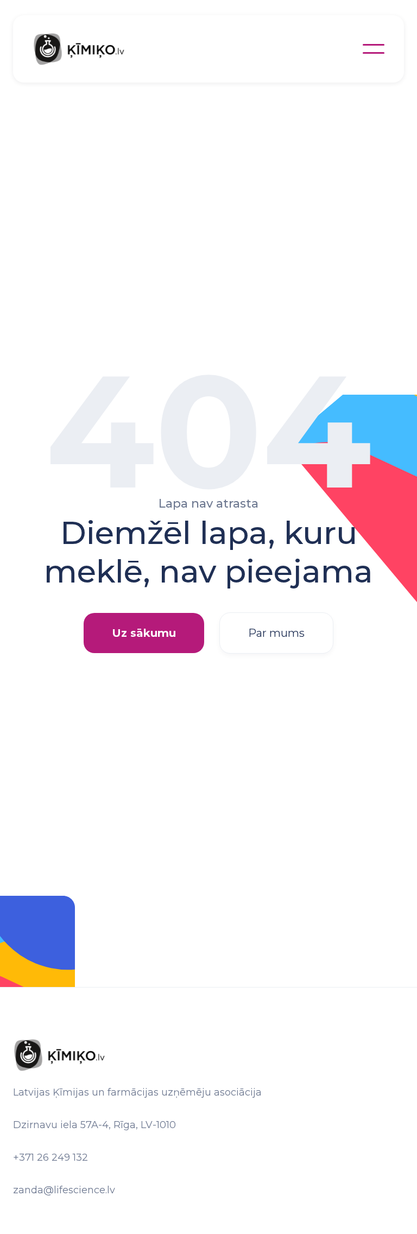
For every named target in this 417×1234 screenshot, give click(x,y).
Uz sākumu (144, 633)
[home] (90, 49)
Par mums (276, 633)
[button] (373, 48)
